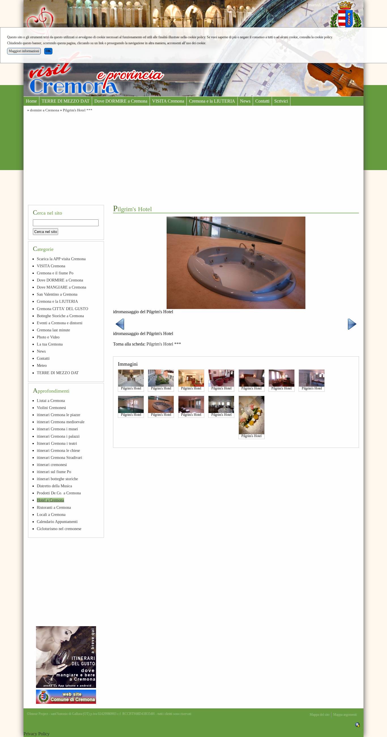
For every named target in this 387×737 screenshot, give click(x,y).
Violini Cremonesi (51, 407)
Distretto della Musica (54, 486)
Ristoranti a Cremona (54, 507)
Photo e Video (48, 337)
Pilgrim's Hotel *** (77, 110)
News (245, 101)
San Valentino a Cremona (57, 294)
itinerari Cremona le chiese (58, 450)
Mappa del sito (319, 715)
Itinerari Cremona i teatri (57, 443)
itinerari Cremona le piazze (58, 414)
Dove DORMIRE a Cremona (120, 101)
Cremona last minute (53, 330)
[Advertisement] (193, 158)
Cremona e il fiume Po (55, 273)
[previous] (120, 323)
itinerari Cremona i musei (57, 429)
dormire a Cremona (44, 110)
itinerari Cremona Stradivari (59, 457)
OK (48, 51)
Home (31, 101)
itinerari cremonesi (52, 464)
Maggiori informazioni (24, 51)
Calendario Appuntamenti (57, 521)
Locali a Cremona (51, 514)
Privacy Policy (37, 733)
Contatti (262, 101)
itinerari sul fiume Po (54, 471)
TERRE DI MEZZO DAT (66, 101)
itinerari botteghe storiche (57, 478)
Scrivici (281, 101)
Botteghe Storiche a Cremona (60, 316)
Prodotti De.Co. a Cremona (59, 493)
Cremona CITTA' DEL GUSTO (62, 308)
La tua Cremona (50, 344)
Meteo (42, 365)
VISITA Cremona (168, 101)
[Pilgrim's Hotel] (131, 378)
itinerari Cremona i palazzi (58, 436)
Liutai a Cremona (51, 400)
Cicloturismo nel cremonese (59, 528)
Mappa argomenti (345, 715)
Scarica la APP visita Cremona (61, 259)
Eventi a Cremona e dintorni (59, 323)
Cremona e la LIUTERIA (212, 101)
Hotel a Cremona (50, 500)
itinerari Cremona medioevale (60, 422)
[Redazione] (357, 725)
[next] (352, 323)
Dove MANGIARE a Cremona (61, 287)
